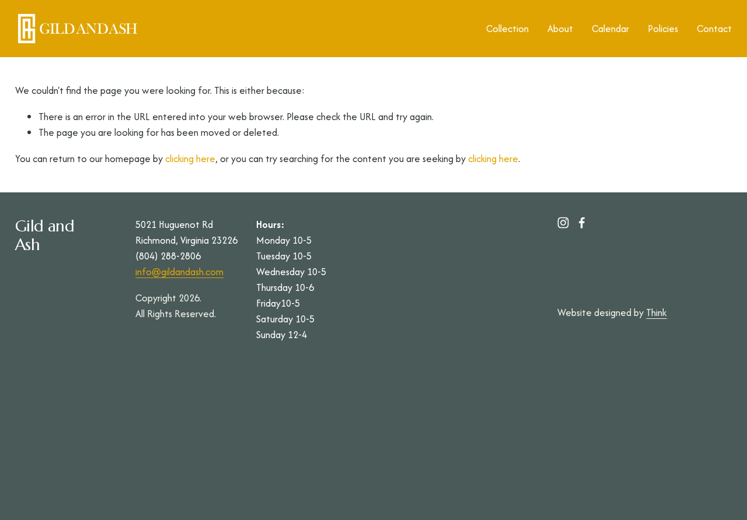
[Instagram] (563, 223)
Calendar (610, 29)
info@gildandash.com (179, 272)
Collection (507, 29)
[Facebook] (582, 223)
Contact (714, 29)
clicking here (190, 159)
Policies (663, 29)
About (560, 29)
